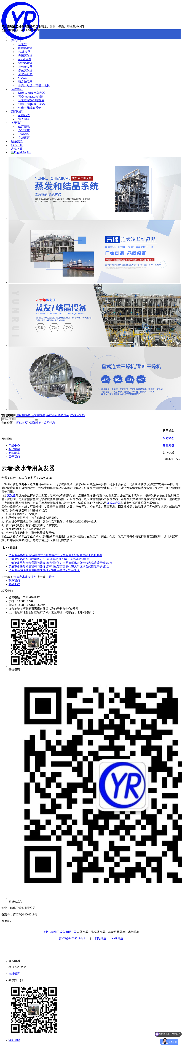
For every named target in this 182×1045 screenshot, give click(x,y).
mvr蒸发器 (24, 59)
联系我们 (17, 141)
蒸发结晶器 (25, 81)
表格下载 (17, 148)
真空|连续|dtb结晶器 (30, 96)
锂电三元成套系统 (29, 107)
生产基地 (24, 126)
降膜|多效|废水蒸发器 (31, 92)
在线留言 (24, 137)
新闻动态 (17, 111)
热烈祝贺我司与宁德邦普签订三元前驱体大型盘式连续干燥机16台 (55, 555)
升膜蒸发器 (25, 55)
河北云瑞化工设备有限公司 (60, 931)
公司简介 (24, 133)
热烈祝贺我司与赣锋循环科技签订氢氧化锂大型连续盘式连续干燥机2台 (59, 566)
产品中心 (17, 40)
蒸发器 (22, 44)
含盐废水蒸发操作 (25, 576)
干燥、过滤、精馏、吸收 (34, 85)
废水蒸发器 (25, 74)
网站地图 (100, 938)
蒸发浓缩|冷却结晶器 (31, 100)
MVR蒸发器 (77, 415)
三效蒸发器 (25, 66)
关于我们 (17, 122)
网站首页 (17, 36)
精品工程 (17, 145)
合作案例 (17, 89)
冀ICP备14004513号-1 (72, 938)
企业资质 (24, 130)
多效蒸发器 (25, 70)
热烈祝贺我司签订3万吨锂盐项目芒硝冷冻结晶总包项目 (49, 559)
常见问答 (24, 118)
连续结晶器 (23, 415)
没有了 (53, 576)
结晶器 (22, 77)
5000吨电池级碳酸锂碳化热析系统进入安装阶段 (44, 570)
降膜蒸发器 (25, 48)
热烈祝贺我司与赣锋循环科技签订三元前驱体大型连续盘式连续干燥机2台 (60, 562)
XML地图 (117, 938)
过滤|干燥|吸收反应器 (31, 104)
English (27, 152)
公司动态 (24, 115)
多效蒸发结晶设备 (57, 415)
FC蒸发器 (24, 51)
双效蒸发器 (25, 63)
